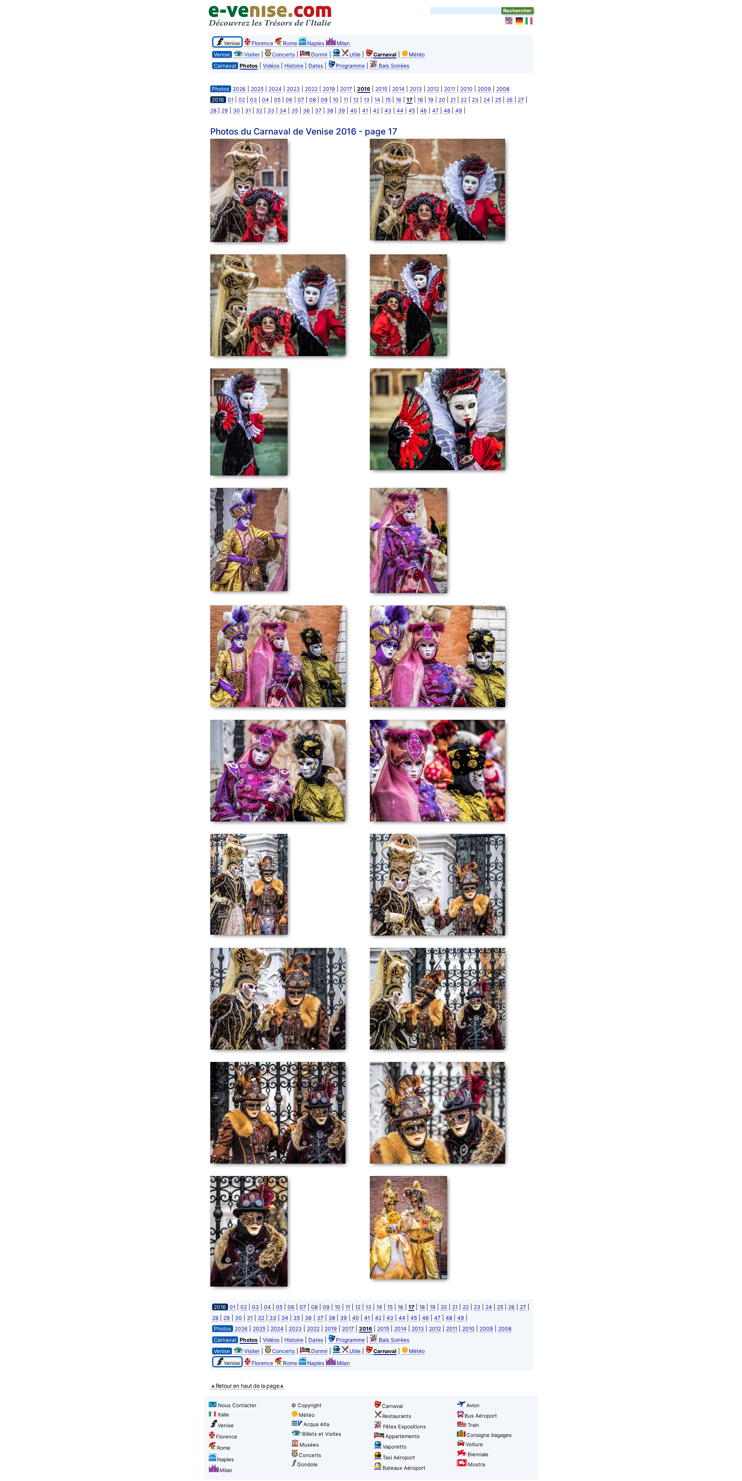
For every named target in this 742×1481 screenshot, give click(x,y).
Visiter (252, 54)
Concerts (283, 54)
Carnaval (392, 1406)
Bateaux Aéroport (404, 1468)
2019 (329, 89)
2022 (311, 89)
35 (294, 110)
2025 (257, 89)
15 (388, 100)
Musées (309, 1445)
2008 (502, 89)
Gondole (307, 1464)
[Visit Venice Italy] (509, 21)
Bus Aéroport (481, 1416)
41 (365, 110)
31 (248, 110)
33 (270, 110)
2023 (293, 89)
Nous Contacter (237, 1405)
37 (318, 110)
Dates (315, 66)
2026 (239, 89)
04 (265, 100)
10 (336, 100)
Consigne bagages (489, 1435)
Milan (343, 43)
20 (442, 100)
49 (458, 110)
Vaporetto (395, 1447)
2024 (275, 89)
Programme (350, 66)
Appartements (402, 1436)
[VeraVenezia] (529, 21)
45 (411, 110)
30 (236, 110)
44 (400, 110)
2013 (416, 89)
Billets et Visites (321, 1434)
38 (330, 110)
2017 (346, 89)
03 (253, 100)
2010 (466, 89)
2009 (484, 89)
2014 (398, 89)
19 (431, 100)
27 (521, 100)
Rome (290, 43)
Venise (226, 1425)
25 (498, 100)
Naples (315, 43)
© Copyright (306, 1405)
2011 (449, 89)
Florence (262, 43)
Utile (355, 54)
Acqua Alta (316, 1424)
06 (289, 100)
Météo (417, 54)
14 (377, 100)
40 (353, 110)
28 (213, 110)
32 (259, 110)
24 (486, 100)
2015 (381, 89)
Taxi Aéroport (399, 1457)
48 (447, 110)
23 (475, 100)
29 (224, 110)
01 (230, 100)
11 (346, 100)
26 (509, 100)
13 (366, 100)
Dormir (319, 54)
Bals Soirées (394, 66)
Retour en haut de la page (247, 1385)
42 (376, 110)
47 (435, 110)
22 (464, 100)
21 (453, 100)
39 (341, 110)
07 (301, 100)
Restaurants (396, 1416)
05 (277, 100)
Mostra (476, 1464)
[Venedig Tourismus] (519, 21)
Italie (223, 1414)
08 (312, 100)
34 (282, 110)
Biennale (478, 1454)
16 (399, 100)
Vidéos (271, 66)
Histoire (293, 66)
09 (324, 100)
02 (241, 100)
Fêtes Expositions (404, 1426)
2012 (433, 89)
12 (356, 100)
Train (473, 1425)
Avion (473, 1405)
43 (388, 110)
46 (423, 110)
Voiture (474, 1444)
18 (420, 100)
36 (306, 110)
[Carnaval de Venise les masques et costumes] (288, 191)
